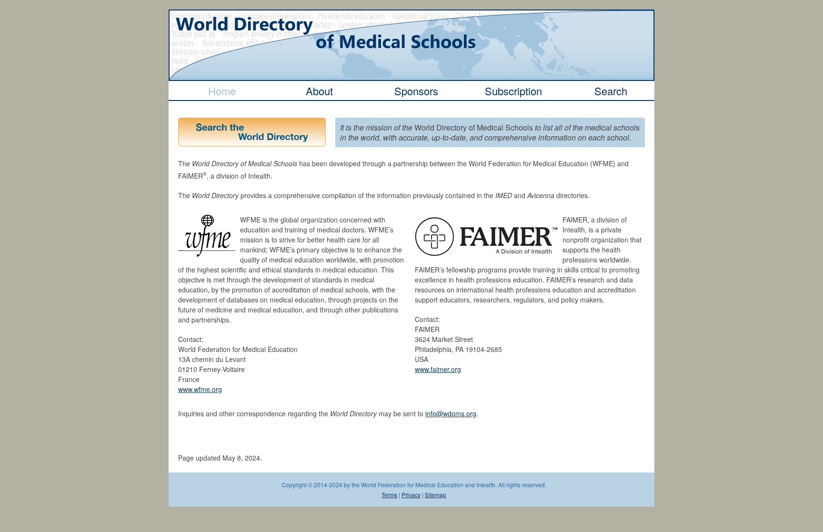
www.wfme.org (200, 389)
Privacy (411, 495)
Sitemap (435, 495)
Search (610, 90)
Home (222, 90)
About (319, 90)
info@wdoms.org (450, 413)
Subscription (513, 90)
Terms (389, 495)
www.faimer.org (438, 369)
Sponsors (416, 90)
